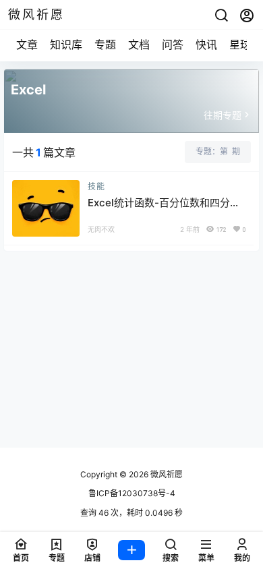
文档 (139, 44)
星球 (240, 44)
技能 (96, 186)
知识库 (66, 44)
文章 (27, 44)
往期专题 (222, 115)
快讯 (206, 44)
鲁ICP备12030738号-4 (131, 493)
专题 (105, 44)
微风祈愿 (165, 474)
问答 (172, 44)
